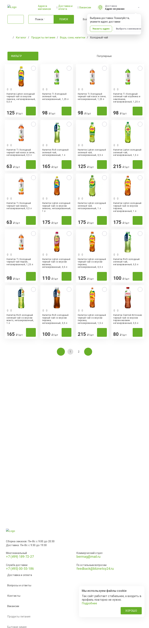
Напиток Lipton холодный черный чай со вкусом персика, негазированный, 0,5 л (92, 263)
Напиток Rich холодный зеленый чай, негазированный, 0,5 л (126, 262)
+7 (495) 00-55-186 (20, 568)
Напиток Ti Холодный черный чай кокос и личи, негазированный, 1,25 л (92, 96)
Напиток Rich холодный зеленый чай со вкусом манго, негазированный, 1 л (20, 319)
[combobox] (117, 56)
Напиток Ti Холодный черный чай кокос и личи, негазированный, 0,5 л (21, 152)
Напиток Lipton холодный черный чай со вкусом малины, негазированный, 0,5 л (56, 263)
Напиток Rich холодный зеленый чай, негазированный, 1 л (55, 152)
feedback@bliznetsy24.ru (95, 568)
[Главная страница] (9, 37)
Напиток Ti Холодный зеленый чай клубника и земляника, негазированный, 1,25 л (126, 98)
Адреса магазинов (44, 7)
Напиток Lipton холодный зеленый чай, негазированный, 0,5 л (92, 152)
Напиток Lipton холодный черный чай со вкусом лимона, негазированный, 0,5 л (21, 98)
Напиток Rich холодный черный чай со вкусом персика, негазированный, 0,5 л (55, 319)
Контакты (13, 595)
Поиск (63, 19)
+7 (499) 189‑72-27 (20, 556)
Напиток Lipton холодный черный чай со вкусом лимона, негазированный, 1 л (56, 207)
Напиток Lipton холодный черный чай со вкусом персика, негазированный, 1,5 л (92, 319)
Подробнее (89, 603)
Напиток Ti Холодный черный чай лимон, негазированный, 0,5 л (19, 206)
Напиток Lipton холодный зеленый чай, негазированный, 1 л (92, 206)
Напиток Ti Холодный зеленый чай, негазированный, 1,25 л (55, 96)
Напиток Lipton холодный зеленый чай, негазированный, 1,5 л (127, 152)
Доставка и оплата (65, 7)
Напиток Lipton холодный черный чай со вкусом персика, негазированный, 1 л (127, 207)
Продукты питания (18, 616)
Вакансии (85, 7)
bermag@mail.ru (88, 556)
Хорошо (131, 610)
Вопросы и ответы (19, 585)
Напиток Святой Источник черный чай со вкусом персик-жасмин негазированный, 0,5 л (127, 319)
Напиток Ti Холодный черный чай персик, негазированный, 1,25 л (20, 262)
